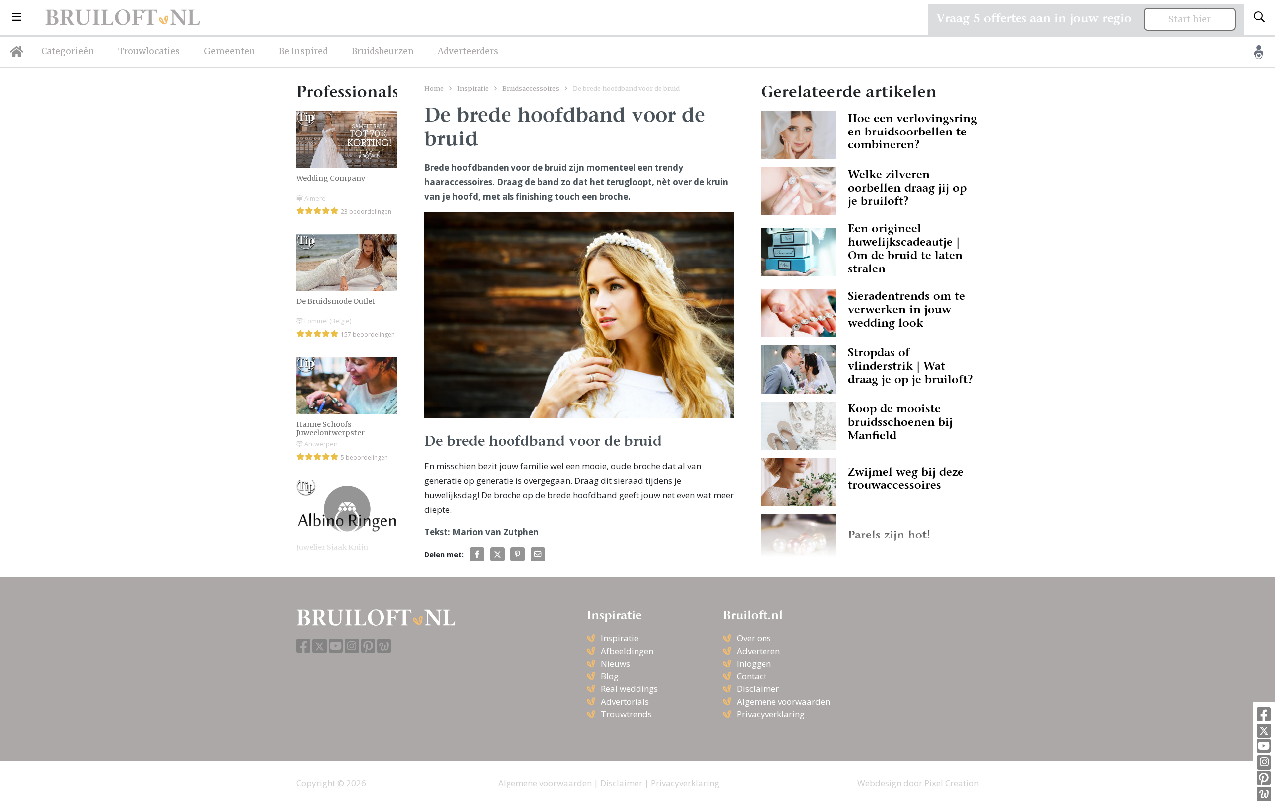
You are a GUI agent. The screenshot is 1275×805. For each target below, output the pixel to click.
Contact (751, 676)
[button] (16, 17)
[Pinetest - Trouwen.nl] (1264, 778)
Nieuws (615, 663)
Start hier (1189, 19)
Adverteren (758, 651)
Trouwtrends (626, 714)
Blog (610, 676)
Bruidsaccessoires (530, 88)
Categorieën (67, 51)
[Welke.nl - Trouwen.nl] (1264, 794)
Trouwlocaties (149, 51)
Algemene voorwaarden (783, 701)
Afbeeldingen (627, 651)
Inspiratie (473, 88)
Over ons (754, 638)
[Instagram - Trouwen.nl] (1264, 762)
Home (434, 88)
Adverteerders (468, 51)
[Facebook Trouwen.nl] (1264, 715)
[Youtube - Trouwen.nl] (1264, 746)
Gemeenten (229, 51)
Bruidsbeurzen (383, 51)
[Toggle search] (1259, 17)
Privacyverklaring (771, 714)
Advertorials (625, 701)
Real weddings (629, 688)
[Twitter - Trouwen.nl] (1264, 731)
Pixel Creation (951, 783)
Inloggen (754, 663)
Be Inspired (303, 51)
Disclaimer (758, 688)
